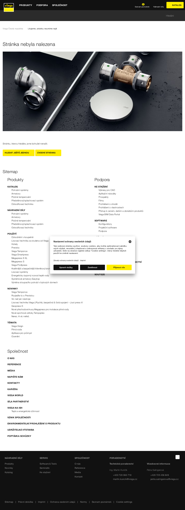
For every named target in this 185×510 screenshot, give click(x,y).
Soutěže (100, 274)
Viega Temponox (20, 251)
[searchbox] (90, 16)
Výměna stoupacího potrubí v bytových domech (35, 282)
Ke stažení (101, 186)
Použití (12, 233)
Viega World (15, 395)
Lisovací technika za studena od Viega (30, 240)
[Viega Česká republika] (9, 5)
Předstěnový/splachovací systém (27, 200)
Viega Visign (17, 326)
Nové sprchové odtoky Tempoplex (28, 313)
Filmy (101, 200)
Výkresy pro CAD (107, 190)
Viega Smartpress (20, 254)
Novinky (12, 288)
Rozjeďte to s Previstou (23, 295)
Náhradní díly (16, 210)
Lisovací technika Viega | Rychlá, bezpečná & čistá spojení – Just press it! (47, 302)
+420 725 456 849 (159, 475)
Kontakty (13, 383)
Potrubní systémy (20, 190)
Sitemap (9, 501)
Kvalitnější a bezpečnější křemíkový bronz (31, 268)
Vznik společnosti (19, 417)
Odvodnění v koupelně (22, 237)
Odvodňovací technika (22, 204)
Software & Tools (48, 463)
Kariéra (12, 389)
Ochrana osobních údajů (62, 501)
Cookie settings (124, 501)
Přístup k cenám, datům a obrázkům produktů (121, 211)
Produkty (9, 463)
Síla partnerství (18, 401)
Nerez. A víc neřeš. (21, 316)
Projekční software (108, 227)
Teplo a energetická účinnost (25, 411)
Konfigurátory (105, 224)
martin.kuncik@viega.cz (125, 479)
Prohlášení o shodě (108, 204)
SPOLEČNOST (82, 458)
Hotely (15, 244)
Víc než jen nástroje (21, 299)
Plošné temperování (21, 197)
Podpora (103, 231)
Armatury (16, 193)
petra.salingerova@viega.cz (164, 479)
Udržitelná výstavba (20, 429)
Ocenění (16, 336)
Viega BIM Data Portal (109, 214)
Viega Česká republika (13, 28)
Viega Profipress (19, 265)
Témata (12, 322)
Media (78, 472)
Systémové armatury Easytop (26, 278)
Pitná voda (17, 329)
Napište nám (15, 376)
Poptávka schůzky (19, 436)
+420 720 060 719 (122, 475)
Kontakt (79, 476)
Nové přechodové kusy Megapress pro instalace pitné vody (40, 309)
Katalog (12, 186)
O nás (10, 358)
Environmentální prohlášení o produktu (34, 423)
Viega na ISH (14, 407)
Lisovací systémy (20, 272)
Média (11, 370)
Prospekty (103, 197)
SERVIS (44, 458)
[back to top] (178, 457)
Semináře (44, 468)
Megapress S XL (19, 258)
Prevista (15, 247)
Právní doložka (25, 501)
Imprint (41, 501)
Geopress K (17, 306)
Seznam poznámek (101, 501)
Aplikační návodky (107, 193)
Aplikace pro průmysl (22, 333)
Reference (14, 364)
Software (101, 220)
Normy (83, 501)
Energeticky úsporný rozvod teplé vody (30, 275)
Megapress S (18, 261)
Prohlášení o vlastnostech (111, 207)
